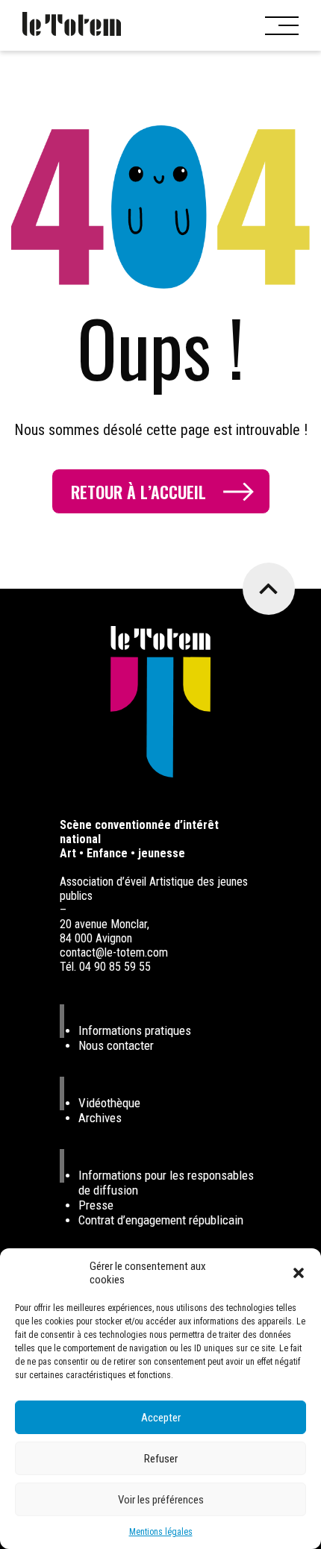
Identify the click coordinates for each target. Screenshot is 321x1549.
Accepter (161, 1417)
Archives (100, 1117)
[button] (298, 1272)
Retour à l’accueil (138, 492)
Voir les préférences (161, 1499)
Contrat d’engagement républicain (160, 1219)
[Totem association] (71, 25)
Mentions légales (161, 1532)
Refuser (161, 1458)
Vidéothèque (109, 1102)
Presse (95, 1205)
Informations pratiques (134, 1030)
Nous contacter (116, 1045)
